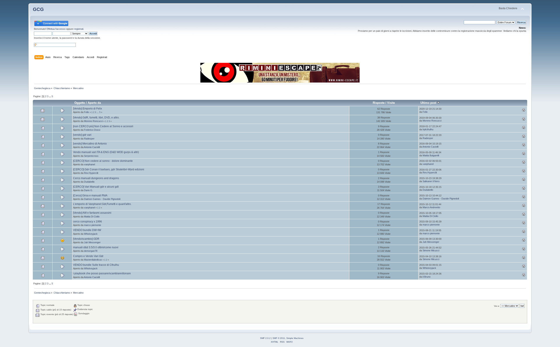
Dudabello (89, 181)
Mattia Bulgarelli (431, 155)
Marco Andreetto (431, 207)
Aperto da (94, 102)
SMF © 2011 (279, 338)
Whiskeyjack (91, 234)
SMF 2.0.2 (265, 338)
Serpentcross (91, 156)
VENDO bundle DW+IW (87, 230)
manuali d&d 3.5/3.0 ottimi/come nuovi (95, 247)
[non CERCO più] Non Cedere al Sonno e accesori (103, 126)
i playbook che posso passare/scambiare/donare (102, 273)
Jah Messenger (92, 242)
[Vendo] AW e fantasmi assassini (92, 212)
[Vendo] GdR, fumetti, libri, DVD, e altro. (96, 117)
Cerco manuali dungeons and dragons (96, 178)
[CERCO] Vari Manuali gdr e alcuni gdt (96, 186)
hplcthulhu (428, 129)
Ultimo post (428, 102)
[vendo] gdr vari (82, 134)
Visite (391, 102)
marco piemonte (92, 225)
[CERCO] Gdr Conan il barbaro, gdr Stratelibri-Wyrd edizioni (108, 169)
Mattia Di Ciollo (92, 216)
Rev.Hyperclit (91, 173)
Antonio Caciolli (92, 147)
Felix (86, 112)
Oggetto (79, 102)
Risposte (379, 102)
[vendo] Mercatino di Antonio (90, 143)
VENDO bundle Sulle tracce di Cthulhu (96, 264)
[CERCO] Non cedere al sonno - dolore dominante (103, 160)
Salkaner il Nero (431, 181)
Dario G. (88, 190)
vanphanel (89, 164)
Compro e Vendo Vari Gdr (88, 256)
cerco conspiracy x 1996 (87, 221)
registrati (78, 29)
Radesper (89, 138)
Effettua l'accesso (56, 29)
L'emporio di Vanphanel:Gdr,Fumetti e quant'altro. (102, 204)
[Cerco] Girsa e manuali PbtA (90, 195)
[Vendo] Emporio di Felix (87, 108)
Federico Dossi (92, 130)
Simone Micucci (431, 250)
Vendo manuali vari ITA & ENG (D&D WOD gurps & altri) (106, 152)
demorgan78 (90, 251)
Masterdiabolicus (93, 259)
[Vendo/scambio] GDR (86, 238)
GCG (38, 9)
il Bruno (426, 276)
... (50, 96)
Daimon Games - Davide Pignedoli (102, 199)
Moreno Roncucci (93, 121)
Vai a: (497, 306)
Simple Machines (294, 338)
